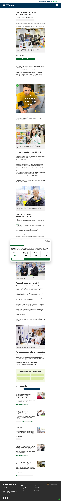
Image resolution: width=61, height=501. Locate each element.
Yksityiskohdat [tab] (30, 244)
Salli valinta (30, 259)
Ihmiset (47, 5)
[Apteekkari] (8, 5)
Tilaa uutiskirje (36, 490)
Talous (27, 5)
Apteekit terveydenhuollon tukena (20, 19)
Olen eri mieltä (37, 379)
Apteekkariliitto (42, 1)
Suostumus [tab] (17, 244)
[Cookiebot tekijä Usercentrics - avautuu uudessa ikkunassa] (46, 241)
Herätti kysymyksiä (24, 379)
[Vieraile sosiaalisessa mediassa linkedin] (3, 498)
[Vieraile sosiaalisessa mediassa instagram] (7, 498)
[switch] (25, 255)
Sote (33, 19)
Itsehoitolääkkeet (18, 421)
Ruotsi (29, 421)
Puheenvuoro (52, 5)
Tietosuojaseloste (37, 487)
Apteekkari (48, 1)
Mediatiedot (36, 484)
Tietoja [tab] (44, 244)
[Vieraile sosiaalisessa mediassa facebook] (5, 498)
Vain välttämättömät (18, 259)
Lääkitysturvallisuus (24, 421)
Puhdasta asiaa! (24, 375)
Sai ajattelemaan (37, 375)
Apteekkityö (39, 5)
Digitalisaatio (28, 475)
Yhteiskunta (22, 5)
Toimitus (35, 485)
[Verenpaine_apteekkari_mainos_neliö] (30, 98)
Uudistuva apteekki (32, 5)
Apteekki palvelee (29, 19)
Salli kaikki (43, 259)
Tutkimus (43, 5)
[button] (57, 5)
